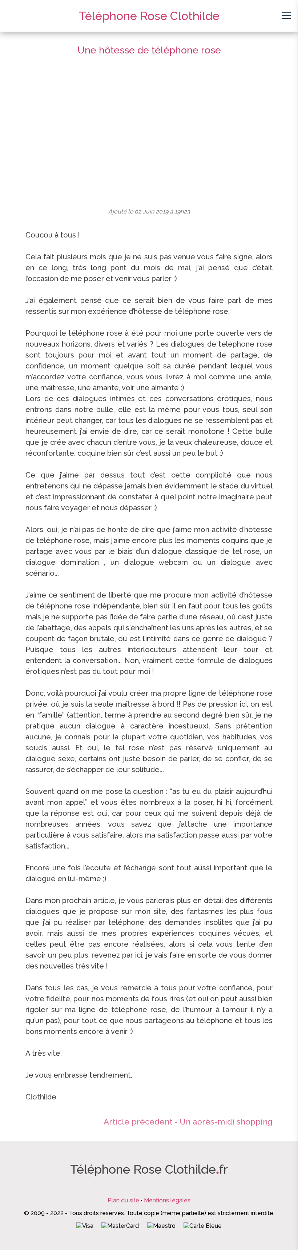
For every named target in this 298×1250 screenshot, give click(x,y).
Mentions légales (167, 1200)
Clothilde (149, 16)
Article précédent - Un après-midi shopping (188, 1121)
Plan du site (123, 1200)
